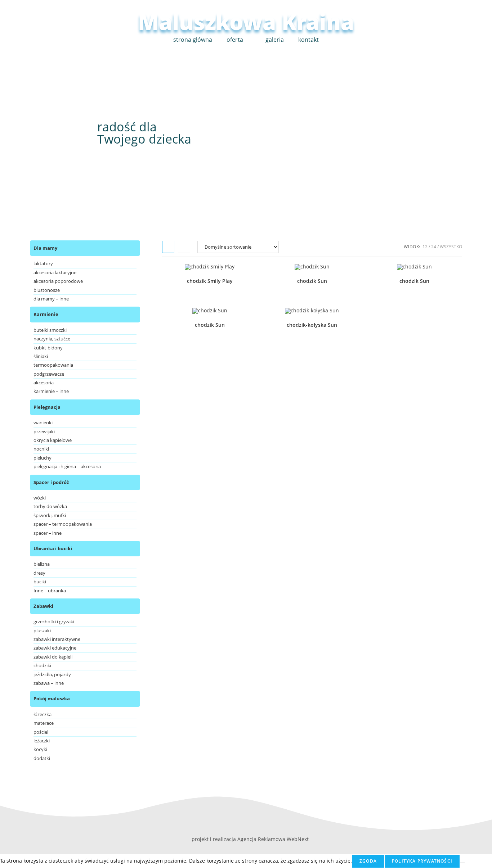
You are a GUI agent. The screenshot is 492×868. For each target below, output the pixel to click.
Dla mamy (45, 248)
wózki (39, 497)
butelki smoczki (50, 330)
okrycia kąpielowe (52, 440)
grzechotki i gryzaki (53, 621)
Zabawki (43, 606)
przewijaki (44, 431)
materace (43, 723)
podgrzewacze (48, 374)
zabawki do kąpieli (52, 657)
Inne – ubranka (49, 590)
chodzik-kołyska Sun (312, 324)
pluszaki (42, 630)
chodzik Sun (312, 280)
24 (433, 247)
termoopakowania (53, 365)
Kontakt (308, 39)
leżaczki (41, 740)
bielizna (41, 564)
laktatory (43, 263)
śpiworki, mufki (49, 515)
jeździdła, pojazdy (52, 674)
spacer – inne (47, 533)
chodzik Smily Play (210, 280)
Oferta (235, 39)
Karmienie (45, 314)
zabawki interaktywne (56, 639)
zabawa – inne (48, 683)
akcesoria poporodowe (58, 281)
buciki (39, 581)
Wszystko (451, 247)
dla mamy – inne (51, 298)
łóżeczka (42, 714)
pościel (40, 732)
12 (425, 247)
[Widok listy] (184, 247)
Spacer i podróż (51, 482)
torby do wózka (50, 506)
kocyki (40, 749)
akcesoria (43, 382)
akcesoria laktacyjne (54, 272)
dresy (39, 573)
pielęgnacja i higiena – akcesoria (67, 466)
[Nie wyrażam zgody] (462, 862)
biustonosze (46, 290)
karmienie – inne (51, 391)
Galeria (274, 39)
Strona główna (192, 39)
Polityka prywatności (422, 861)
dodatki (41, 758)
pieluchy (42, 458)
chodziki (42, 665)
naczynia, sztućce (51, 338)
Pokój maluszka (51, 698)
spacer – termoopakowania (62, 524)
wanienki (43, 422)
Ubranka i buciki (52, 548)
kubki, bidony (48, 347)
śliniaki (40, 356)
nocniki (41, 449)
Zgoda (368, 861)
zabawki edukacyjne (54, 648)
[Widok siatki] (168, 247)
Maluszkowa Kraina (246, 21)
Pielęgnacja (47, 407)
